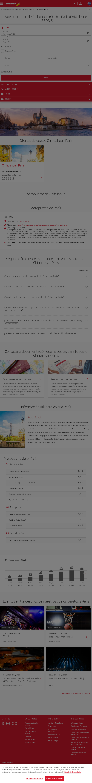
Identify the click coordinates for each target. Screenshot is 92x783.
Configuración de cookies (34, 778)
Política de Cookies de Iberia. (72, 772)
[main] (46, 773)
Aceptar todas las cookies (54, 778)
